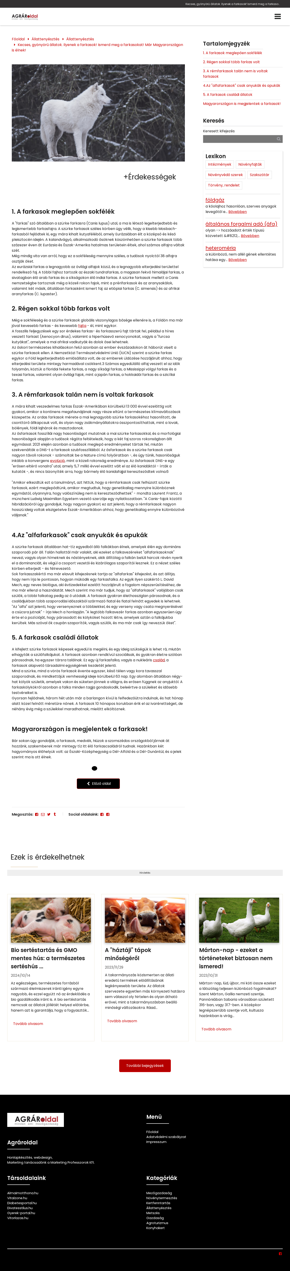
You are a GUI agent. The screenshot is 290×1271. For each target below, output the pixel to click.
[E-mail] (42, 814)
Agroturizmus (157, 1223)
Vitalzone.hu (17, 1198)
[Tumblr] (54, 814)
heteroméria (220, 248)
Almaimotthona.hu (22, 1193)
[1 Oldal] (102, 768)
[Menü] (278, 16)
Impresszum (156, 1142)
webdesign (43, 1157)
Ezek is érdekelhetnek (48, 857)
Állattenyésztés (45, 39)
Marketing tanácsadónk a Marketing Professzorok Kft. (51, 1162)
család (159, 660)
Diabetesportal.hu (22, 1203)
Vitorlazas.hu (17, 1218)
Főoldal (18, 39)
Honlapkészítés (19, 1157)
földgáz (214, 200)
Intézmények (219, 164)
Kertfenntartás (158, 1203)
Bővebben (237, 211)
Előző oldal (101, 783)
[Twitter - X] (48, 814)
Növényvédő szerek (225, 174)
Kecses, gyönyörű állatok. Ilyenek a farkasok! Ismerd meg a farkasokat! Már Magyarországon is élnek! (97, 47)
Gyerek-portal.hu (21, 1213)
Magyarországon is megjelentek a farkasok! (242, 103)
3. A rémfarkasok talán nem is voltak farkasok (235, 73)
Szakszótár (259, 174)
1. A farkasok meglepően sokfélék (233, 53)
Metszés (153, 1213)
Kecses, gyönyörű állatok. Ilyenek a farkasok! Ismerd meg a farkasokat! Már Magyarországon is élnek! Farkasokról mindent (233, 4)
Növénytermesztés (161, 1198)
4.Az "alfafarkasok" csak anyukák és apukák (241, 85)
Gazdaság (155, 1218)
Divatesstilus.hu (20, 1208)
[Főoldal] (94, 768)
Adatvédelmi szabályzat (166, 1137)
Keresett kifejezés (219, 131)
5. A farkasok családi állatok (227, 94)
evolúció (57, 460)
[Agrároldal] (24, 16)
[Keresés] (279, 139)
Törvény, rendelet (224, 185)
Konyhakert (155, 1228)
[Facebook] (36, 814)
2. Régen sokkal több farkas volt (231, 62)
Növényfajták (250, 164)
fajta (82, 325)
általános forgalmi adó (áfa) (241, 224)
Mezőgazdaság (159, 1193)
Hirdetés (145, 873)
